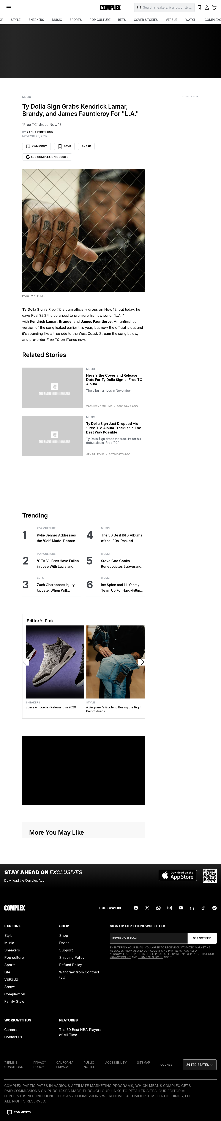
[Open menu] (8, 7)
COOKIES (166, 1064)
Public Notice (89, 1065)
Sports (9, 965)
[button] (200, 1064)
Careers (10, 1029)
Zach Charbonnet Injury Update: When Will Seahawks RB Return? (56, 588)
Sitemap (143, 1062)
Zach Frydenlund (99, 406)
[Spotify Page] (214, 908)
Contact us (13, 1037)
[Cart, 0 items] (214, 7)
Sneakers (33, 702)
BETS (122, 20)
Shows (10, 987)
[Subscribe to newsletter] (202, 938)
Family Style (14, 1001)
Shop (63, 935)
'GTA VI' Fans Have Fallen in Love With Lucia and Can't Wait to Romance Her (59, 564)
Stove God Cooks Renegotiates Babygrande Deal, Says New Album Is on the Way (122, 564)
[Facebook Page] (136, 908)
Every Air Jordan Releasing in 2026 (51, 707)
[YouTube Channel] (181, 908)
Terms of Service (150, 957)
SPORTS (75, 20)
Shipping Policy (71, 957)
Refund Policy (70, 965)
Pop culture (14, 957)
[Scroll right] (141, 662)
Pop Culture (46, 528)
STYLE (16, 20)
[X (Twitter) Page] (147, 908)
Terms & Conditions (13, 1065)
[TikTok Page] (203, 908)
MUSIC (57, 20)
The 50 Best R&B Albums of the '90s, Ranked (121, 538)
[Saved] (199, 7)
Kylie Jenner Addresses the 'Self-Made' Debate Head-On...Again (56, 538)
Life (7, 972)
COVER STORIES (146, 20)
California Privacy (64, 1065)
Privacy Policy (120, 957)
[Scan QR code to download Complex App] (210, 876)
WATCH (190, 20)
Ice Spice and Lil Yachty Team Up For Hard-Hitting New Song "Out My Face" (122, 588)
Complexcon (14, 994)
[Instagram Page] (169, 908)
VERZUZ (172, 20)
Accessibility (116, 1062)
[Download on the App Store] (178, 876)
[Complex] (110, 7)
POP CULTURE (100, 20)
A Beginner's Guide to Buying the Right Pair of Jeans (113, 709)
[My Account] (206, 7)
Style (90, 702)
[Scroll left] (25, 662)
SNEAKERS (36, 20)
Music (26, 96)
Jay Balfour (95, 454)
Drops (64, 943)
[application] (83, 770)
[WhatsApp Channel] (158, 908)
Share (86, 146)
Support (66, 950)
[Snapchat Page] (192, 908)
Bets (40, 577)
